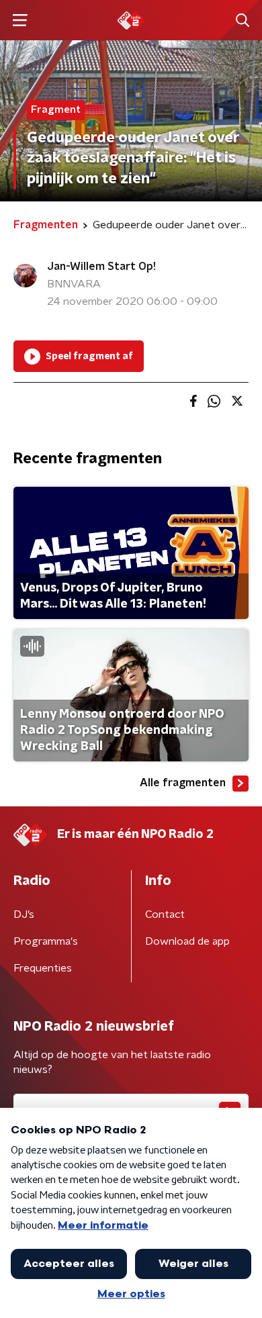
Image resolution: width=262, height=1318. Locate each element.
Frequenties (42, 968)
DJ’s (23, 914)
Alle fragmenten (183, 783)
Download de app (187, 941)
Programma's (45, 941)
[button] (20, 20)
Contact (165, 914)
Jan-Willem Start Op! (101, 266)
